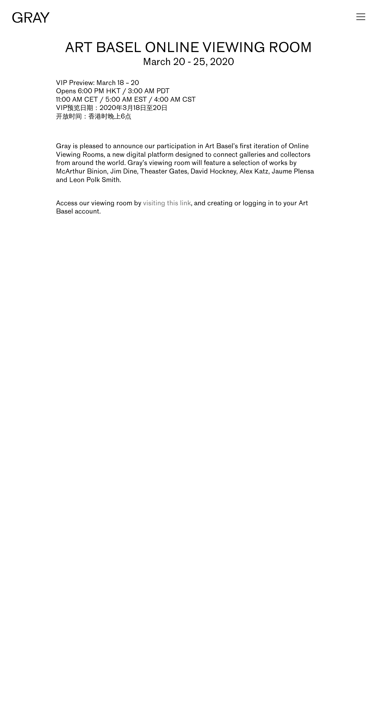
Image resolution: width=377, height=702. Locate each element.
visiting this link (167, 203)
